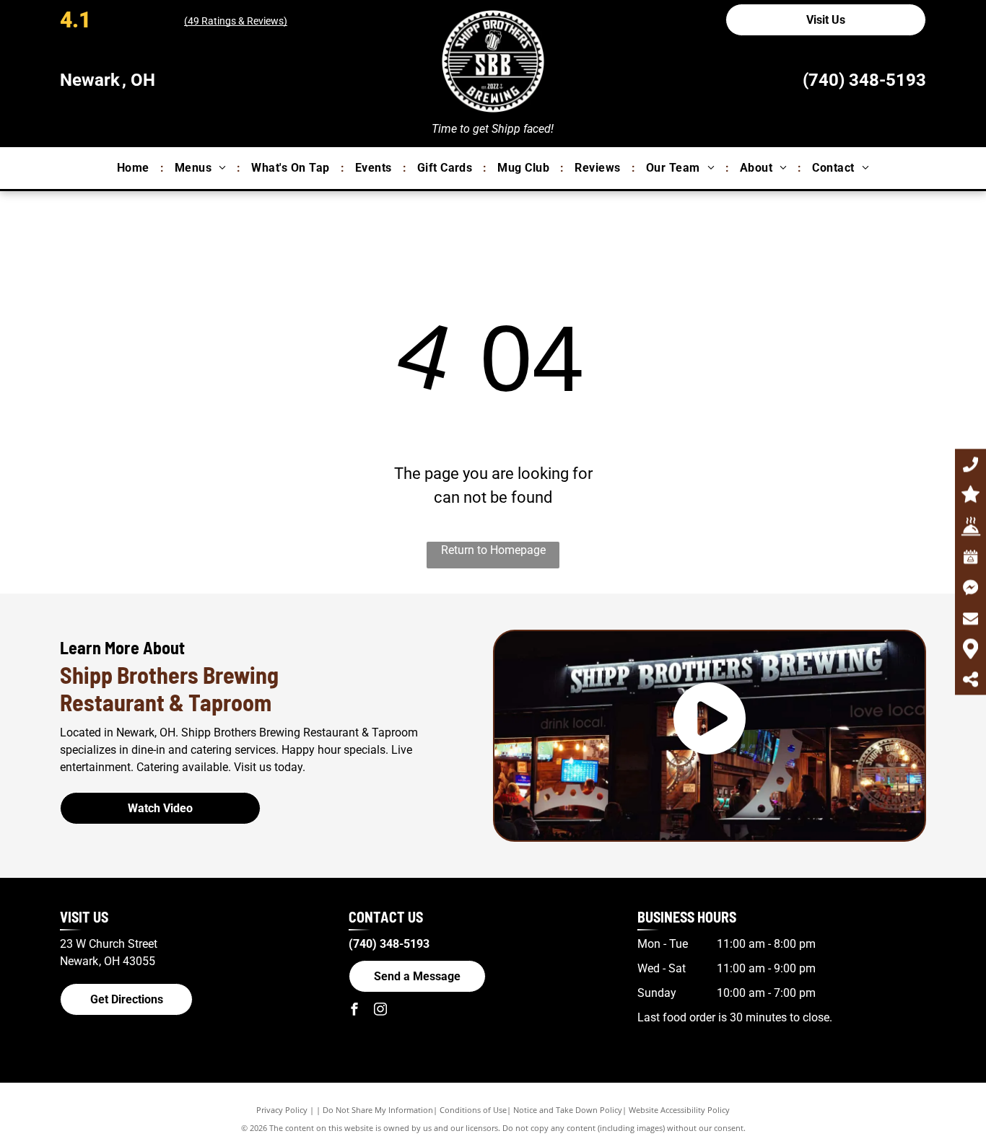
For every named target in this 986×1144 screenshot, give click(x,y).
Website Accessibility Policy (679, 1109)
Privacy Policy (281, 1109)
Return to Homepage (493, 550)
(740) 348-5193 (864, 80)
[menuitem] (135, 168)
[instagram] (380, 1011)
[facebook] (354, 1011)
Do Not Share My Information (378, 1109)
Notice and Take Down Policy (567, 1109)
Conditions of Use (473, 1109)
